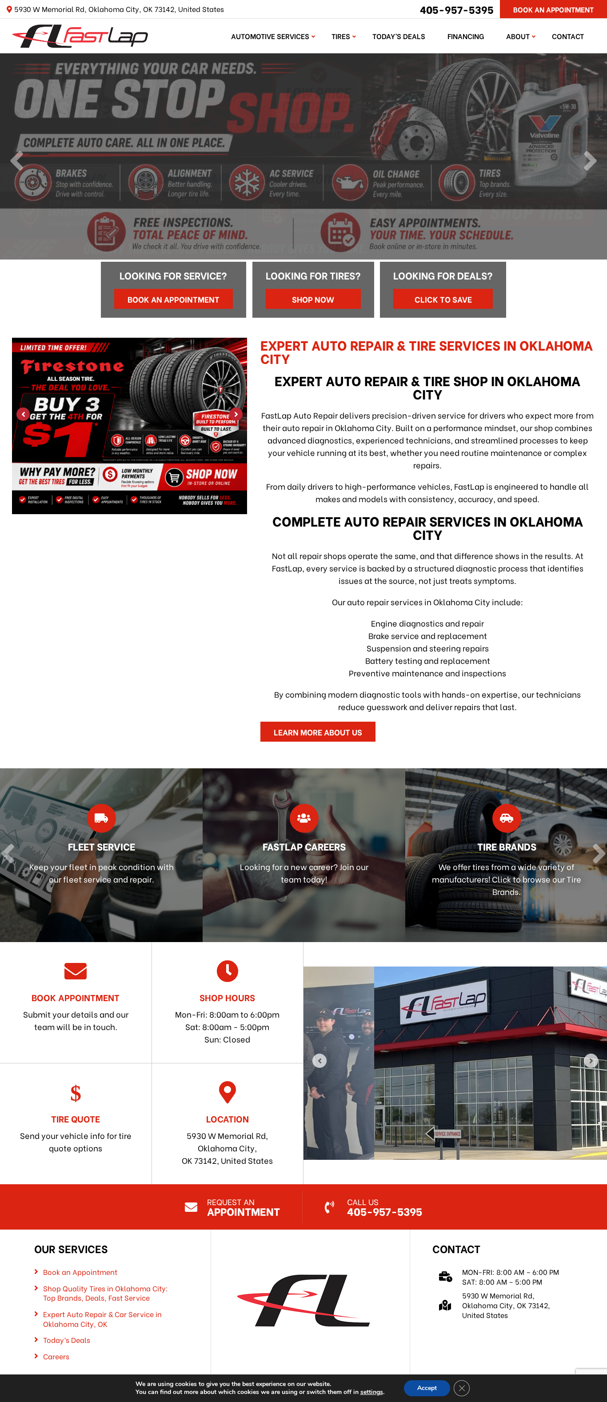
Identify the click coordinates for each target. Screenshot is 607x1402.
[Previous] (16, 162)
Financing (465, 36)
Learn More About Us (318, 732)
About (518, 36)
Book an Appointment (174, 299)
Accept (427, 1388)
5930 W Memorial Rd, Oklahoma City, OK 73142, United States (227, 1139)
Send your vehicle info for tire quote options (76, 1133)
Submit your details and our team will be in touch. (75, 1011)
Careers (56, 1356)
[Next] (590, 162)
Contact (568, 36)
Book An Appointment (553, 9)
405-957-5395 (457, 8)
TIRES (340, 36)
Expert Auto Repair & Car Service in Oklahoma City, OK (102, 1318)
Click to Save (443, 299)
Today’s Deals (398, 36)
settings (371, 1392)
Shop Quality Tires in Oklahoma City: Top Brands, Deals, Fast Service (105, 1292)
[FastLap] (80, 34)
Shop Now (313, 299)
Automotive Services (270, 36)
